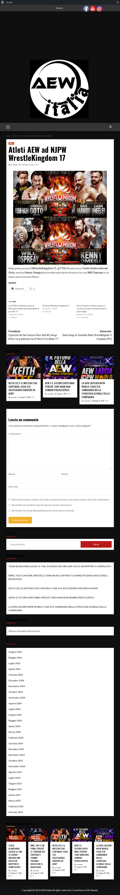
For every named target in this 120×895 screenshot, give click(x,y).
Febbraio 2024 (15, 737)
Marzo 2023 (14, 800)
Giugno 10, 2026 (38, 873)
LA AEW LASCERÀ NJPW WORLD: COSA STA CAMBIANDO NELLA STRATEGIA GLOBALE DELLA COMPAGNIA (96, 390)
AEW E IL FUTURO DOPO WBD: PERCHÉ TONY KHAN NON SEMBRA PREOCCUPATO (60, 386)
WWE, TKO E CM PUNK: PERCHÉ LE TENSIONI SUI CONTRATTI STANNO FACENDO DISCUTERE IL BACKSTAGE (58, 577)
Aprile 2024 (14, 726)
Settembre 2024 (16, 697)
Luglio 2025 (14, 663)
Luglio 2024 (14, 709)
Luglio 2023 (14, 777)
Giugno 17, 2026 (16, 873)
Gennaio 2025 (15, 674)
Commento (15, 433)
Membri (59, 8)
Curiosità (12, 375)
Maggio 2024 (15, 720)
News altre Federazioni (13, 837)
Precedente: (33, 334)
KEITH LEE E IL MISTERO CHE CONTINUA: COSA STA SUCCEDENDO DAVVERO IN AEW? (22, 388)
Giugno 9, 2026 (25, 397)
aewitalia (14, 165)
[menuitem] (2, 2)
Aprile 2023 (14, 795)
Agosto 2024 (15, 703)
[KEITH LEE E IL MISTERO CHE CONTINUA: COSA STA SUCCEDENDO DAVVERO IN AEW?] (23, 367)
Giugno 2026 (15, 652)
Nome (12, 474)
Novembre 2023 (16, 755)
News (11, 143)
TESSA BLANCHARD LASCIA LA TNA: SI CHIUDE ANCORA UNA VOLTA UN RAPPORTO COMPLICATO (59, 566)
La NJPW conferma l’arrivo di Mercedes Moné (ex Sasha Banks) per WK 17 (23, 308)
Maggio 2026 (15, 657)
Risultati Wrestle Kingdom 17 (55, 305)
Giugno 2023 (15, 783)
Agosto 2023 (15, 772)
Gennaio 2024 (15, 743)
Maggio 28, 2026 (98, 401)
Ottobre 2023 (15, 760)
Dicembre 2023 (16, 749)
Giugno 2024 (15, 714)
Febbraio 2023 (15, 806)
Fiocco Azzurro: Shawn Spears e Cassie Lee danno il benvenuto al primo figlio (91, 308)
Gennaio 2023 (15, 812)
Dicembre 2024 (16, 680)
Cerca (10, 533)
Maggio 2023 (15, 789)
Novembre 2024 (16, 686)
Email (65, 474)
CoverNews (78, 890)
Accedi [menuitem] (9, 2)
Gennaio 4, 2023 (27, 165)
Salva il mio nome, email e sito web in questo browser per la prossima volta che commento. (60, 499)
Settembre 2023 (16, 766)
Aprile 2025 (14, 669)
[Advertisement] (60, 37)
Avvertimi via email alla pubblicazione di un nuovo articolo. (43, 510)
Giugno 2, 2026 (62, 394)
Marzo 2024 (14, 732)
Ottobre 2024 (15, 692)
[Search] (110, 126)
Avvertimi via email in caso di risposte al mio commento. (42, 504)
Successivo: (87, 334)
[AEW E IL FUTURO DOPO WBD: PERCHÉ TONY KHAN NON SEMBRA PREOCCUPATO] (60, 367)
